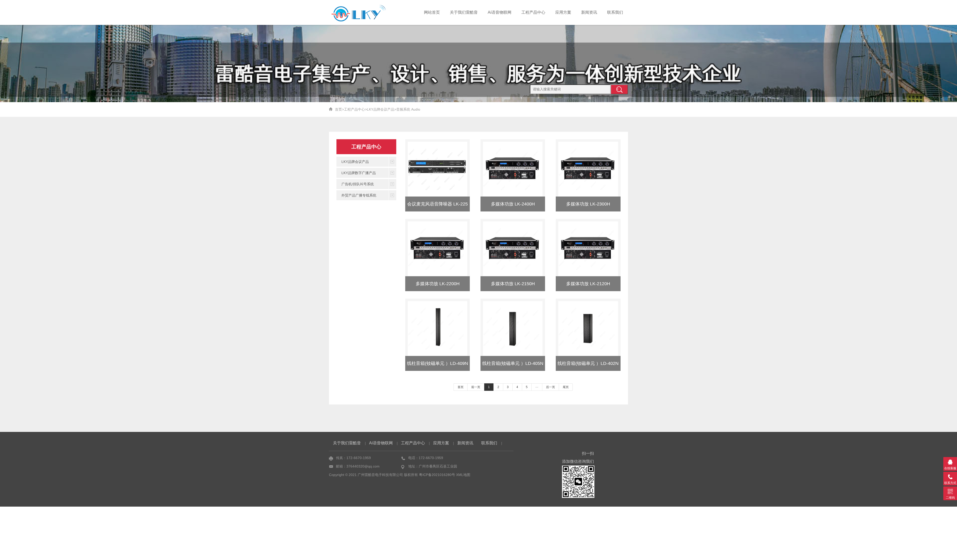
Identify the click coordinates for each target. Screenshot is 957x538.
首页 (338, 109)
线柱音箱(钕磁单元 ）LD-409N (437, 363)
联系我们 (615, 12)
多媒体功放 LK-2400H (513, 204)
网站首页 (432, 12)
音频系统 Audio (408, 109)
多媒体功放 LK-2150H (513, 283)
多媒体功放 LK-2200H (438, 283)
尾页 (566, 387)
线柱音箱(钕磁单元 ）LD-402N (588, 363)
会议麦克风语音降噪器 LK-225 (437, 204)
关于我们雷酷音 (464, 12)
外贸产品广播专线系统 (358, 195)
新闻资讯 (589, 12)
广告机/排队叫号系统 (357, 184)
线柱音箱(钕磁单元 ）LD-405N (512, 363)
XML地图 (463, 475)
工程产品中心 (533, 12)
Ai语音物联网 (499, 12)
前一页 (475, 387)
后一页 (550, 387)
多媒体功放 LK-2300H (588, 204)
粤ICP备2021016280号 (437, 475)
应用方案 (563, 12)
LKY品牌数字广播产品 (358, 173)
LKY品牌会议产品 (380, 109)
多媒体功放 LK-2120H (588, 283)
